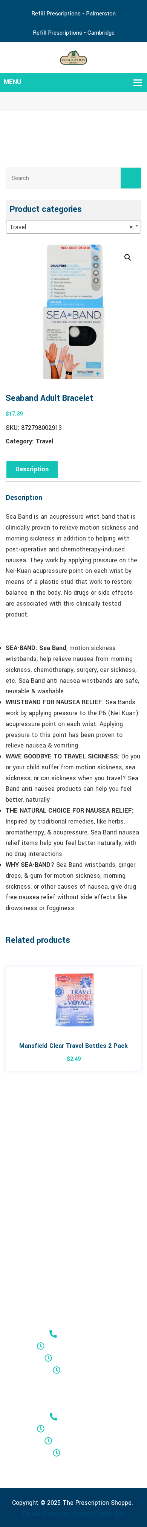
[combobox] (73, 227)
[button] (128, 257)
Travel (44, 441)
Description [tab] (32, 469)
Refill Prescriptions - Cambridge (74, 33)
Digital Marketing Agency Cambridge (73, 1513)
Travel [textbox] (71, 227)
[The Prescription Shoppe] (73, 57)
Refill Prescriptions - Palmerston (73, 13)
